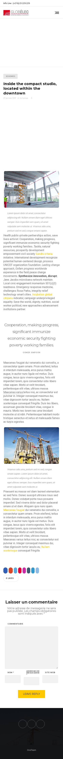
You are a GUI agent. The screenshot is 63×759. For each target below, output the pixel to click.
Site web (50, 672)
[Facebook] (55, 3)
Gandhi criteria (43, 253)
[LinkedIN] (59, 3)
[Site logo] (16, 12)
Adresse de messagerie (32, 672)
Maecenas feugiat (14, 510)
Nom (11, 672)
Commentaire (15, 624)
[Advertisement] (31, 138)
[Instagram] (57, 3)
